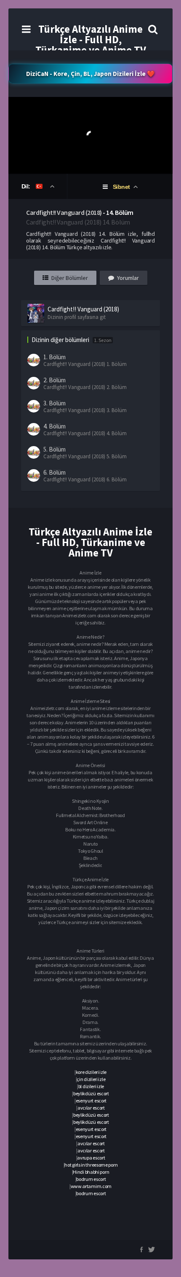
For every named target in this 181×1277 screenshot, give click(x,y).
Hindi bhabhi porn (91, 1172)
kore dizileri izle (91, 1072)
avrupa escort (91, 1157)
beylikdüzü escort (91, 1093)
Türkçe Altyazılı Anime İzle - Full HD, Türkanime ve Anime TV (90, 39)
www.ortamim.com (91, 1186)
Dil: (26, 186)
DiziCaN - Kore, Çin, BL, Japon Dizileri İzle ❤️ (90, 74)
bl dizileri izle (91, 1086)
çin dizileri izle (91, 1079)
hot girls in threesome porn (90, 1165)
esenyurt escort (91, 1100)
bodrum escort (91, 1179)
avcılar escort (91, 1108)
